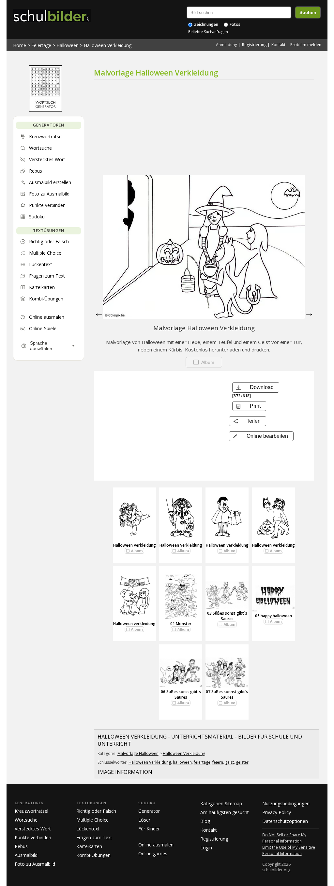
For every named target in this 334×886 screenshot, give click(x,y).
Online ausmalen (156, 845)
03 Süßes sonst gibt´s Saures (227, 616)
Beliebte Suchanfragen (208, 31)
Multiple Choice (92, 820)
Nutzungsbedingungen (286, 803)
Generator (149, 811)
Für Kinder (149, 829)
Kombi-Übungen (93, 855)
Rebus (21, 846)
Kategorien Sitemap (221, 803)
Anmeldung (226, 44)
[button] (261, 436)
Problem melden (305, 44)
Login (206, 847)
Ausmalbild (26, 855)
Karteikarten (89, 846)
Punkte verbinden (33, 837)
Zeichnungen (205, 24)
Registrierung (254, 44)
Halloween (67, 45)
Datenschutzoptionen (285, 821)
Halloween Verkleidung (107, 45)
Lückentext (87, 829)
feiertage (202, 762)
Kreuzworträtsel (31, 811)
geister (242, 762)
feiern (217, 762)
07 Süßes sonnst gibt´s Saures (227, 694)
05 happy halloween (273, 616)
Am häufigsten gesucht (224, 812)
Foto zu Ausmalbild (35, 864)
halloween (182, 762)
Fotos (234, 24)
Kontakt (278, 44)
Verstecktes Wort (33, 829)
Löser (144, 820)
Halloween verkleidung (134, 623)
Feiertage (41, 45)
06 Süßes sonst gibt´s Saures (181, 694)
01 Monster (180, 623)
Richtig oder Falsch (96, 811)
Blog (205, 821)
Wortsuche (26, 820)
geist (229, 762)
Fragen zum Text (94, 837)
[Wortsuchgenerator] (45, 110)
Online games (152, 853)
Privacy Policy (276, 812)
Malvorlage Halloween (138, 753)
